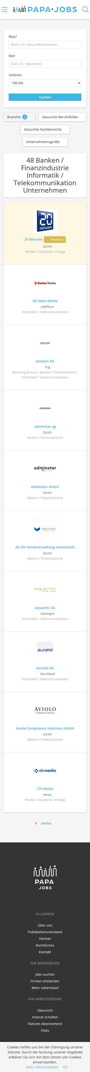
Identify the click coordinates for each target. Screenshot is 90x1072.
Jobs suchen (45, 974)
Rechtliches (45, 945)
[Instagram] (53, 899)
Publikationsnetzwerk (45, 932)
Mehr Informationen (42, 1067)
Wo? (12, 56)
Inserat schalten (45, 1017)
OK (65, 1067)
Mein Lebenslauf (45, 987)
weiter (46, 823)
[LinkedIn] (45, 899)
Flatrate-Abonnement (45, 1023)
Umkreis (15, 75)
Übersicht (45, 1010)
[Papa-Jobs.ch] (45, 8)
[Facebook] (38, 899)
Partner (45, 938)
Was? (13, 36)
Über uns (45, 925)
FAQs (45, 1030)
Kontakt (45, 952)
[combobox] (45, 44)
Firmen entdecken (45, 981)
